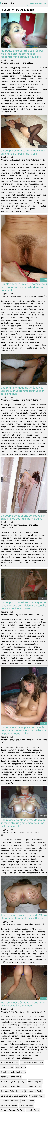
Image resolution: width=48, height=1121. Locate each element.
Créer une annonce (37, 3)
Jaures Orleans (27, 1100)
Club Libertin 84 (26, 1105)
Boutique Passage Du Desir (13, 1110)
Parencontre (7, 3)
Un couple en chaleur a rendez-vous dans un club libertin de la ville (23, 152)
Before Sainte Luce (9, 1105)
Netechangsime (35, 1081)
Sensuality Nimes (36, 1096)
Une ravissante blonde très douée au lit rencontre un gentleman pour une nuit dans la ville (23, 823)
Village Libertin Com (9, 1062)
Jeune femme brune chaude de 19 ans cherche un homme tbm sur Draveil (24, 917)
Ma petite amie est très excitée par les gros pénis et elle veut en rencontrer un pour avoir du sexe (22, 53)
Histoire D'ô (21, 1067)
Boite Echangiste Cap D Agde (13, 1081)
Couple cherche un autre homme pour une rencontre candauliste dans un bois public (24, 287)
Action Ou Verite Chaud (11, 1077)
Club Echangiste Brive (10, 1086)
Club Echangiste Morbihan (32, 1062)
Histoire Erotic (33, 1110)
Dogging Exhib (7, 1067)
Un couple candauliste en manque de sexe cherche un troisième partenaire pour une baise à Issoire (23, 605)
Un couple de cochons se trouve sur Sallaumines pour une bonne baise (23, 517)
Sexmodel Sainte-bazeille (12, 1091)
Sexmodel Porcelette (10, 1100)
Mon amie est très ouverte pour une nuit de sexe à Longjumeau (23, 1004)
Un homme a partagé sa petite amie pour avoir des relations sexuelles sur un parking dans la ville (23, 730)
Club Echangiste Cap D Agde (13, 1072)
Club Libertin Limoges (31, 1086)
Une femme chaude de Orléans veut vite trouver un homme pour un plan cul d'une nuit (22, 390)
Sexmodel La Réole (33, 1091)
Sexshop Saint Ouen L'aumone (14, 1096)
